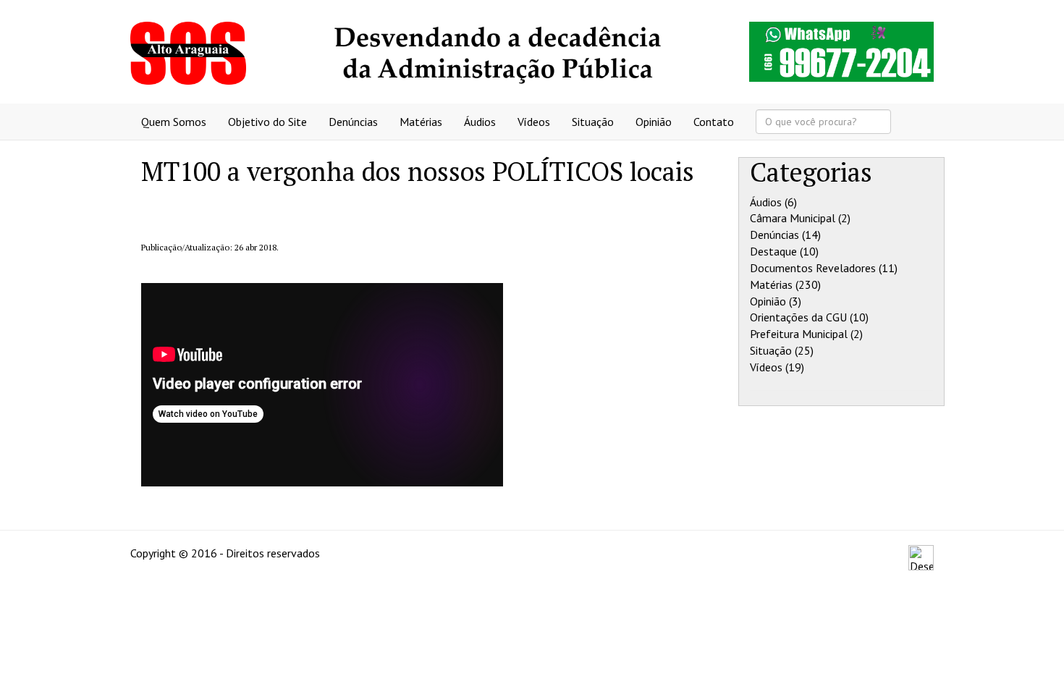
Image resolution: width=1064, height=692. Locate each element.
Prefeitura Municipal (799, 333)
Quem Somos (173, 121)
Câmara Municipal (792, 218)
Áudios (480, 121)
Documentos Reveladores (813, 268)
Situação (593, 121)
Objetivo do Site (267, 121)
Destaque (773, 251)
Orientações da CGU (798, 317)
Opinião (654, 121)
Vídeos (534, 121)
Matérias (421, 121)
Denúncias (353, 121)
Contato (713, 121)
